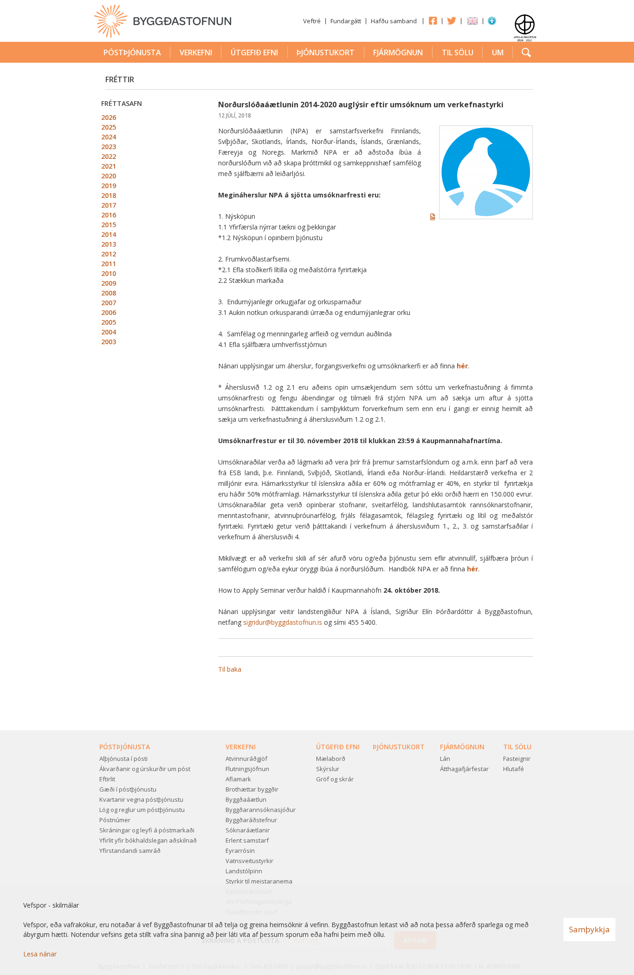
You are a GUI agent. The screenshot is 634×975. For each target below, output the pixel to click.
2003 (108, 341)
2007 (108, 302)
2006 (108, 312)
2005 (108, 322)
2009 (108, 283)
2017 (108, 205)
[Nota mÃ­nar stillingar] (492, 23)
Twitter (451, 20)
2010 (108, 273)
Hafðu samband (394, 21)
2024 (108, 136)
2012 (108, 253)
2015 (108, 224)
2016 (108, 214)
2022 (108, 156)
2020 (108, 175)
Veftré (312, 21)
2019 (108, 185)
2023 (108, 146)
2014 (108, 234)
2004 (108, 331)
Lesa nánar (40, 953)
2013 (108, 244)
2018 (108, 195)
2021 (108, 166)
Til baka (229, 669)
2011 (108, 263)
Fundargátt (345, 21)
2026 (108, 117)
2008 (108, 292)
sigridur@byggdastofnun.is (282, 622)
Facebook (432, 20)
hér (462, 365)
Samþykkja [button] (589, 929)
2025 (108, 127)
